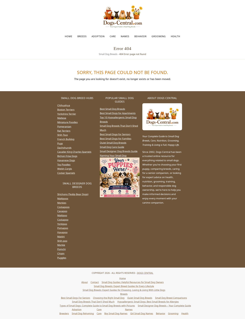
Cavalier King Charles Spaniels (74, 151)
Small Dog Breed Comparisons (171, 297)
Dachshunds (64, 147)
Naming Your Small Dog (113, 155)
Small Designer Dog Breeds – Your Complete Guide (164, 305)
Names (129, 309)
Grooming (173, 313)
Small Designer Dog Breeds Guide (119, 151)
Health (184, 313)
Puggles (61, 257)
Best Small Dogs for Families (115, 138)
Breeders (64, 313)
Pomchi (61, 249)
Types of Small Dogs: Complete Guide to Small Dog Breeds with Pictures (97, 305)
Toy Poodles (63, 164)
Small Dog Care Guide (112, 147)
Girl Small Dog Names (141, 313)
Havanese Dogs (66, 160)
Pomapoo (62, 228)
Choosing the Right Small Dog (108, 297)
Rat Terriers (63, 130)
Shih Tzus (62, 134)
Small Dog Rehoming (83, 313)
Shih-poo (62, 240)
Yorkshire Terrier (66, 113)
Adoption (77, 309)
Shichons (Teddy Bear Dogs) (72, 194)
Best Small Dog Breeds (112, 108)
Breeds (124, 294)
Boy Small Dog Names (115, 313)
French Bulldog (65, 139)
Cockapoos (63, 207)
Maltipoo (62, 215)
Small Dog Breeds (108, 54)
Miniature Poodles (67, 122)
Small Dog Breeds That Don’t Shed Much (93, 301)
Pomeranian (64, 126)
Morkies (61, 202)
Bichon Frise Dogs (67, 156)
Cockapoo (62, 219)
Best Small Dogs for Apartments (118, 113)
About (84, 282)
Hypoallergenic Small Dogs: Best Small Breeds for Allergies (148, 301)
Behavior (160, 313)
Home (122, 278)
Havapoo (62, 232)
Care (99, 309)
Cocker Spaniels (66, 173)
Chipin (61, 253)
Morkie (61, 245)
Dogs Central (145, 273)
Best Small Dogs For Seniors (75, 297)
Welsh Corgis (64, 168)
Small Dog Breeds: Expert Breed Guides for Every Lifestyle (124, 286)
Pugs (60, 143)
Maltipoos (62, 198)
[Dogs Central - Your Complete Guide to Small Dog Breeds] (162, 116)
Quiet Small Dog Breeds (113, 142)
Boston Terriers (65, 109)
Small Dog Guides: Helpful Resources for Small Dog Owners (133, 282)
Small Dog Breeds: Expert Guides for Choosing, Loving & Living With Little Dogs (124, 290)
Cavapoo (62, 211)
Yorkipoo (62, 224)
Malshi (61, 236)
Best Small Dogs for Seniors (115, 134)
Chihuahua (63, 105)
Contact (95, 282)
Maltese (61, 118)
